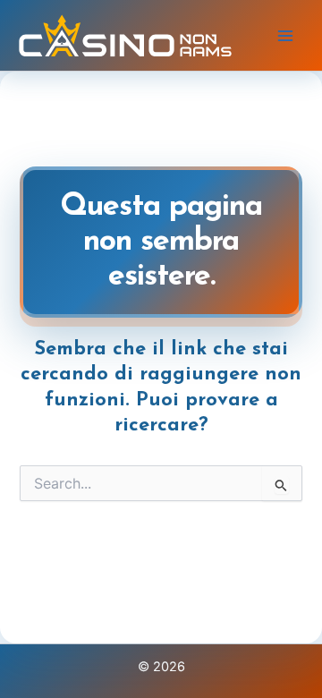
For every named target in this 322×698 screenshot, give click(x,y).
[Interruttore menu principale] (285, 36)
